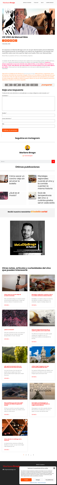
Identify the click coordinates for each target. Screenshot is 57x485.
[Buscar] (53, 161)
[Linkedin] (11, 41)
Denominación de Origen (29, 73)
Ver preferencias (49, 479)
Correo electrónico (7, 118)
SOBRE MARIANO (50, 2)
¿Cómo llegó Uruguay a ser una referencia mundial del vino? (40, 367)
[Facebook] (6, 41)
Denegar (38, 479)
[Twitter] (8, 41)
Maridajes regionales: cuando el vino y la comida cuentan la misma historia (46, 182)
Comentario (5, 95)
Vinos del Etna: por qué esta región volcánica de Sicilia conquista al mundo (13, 404)
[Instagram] (3, 41)
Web (3, 123)
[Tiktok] (16, 41)
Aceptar (26, 479)
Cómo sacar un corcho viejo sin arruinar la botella (17, 180)
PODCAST (36, 2)
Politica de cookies (33, 482)
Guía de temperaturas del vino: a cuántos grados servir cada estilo (46, 198)
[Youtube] (13, 41)
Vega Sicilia (5, 62)
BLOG (42, 2)
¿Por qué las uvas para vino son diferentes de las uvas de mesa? (13, 367)
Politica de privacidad (42, 482)
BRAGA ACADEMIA (27, 2)
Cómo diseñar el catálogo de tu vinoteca (12, 439)
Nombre (4, 113)
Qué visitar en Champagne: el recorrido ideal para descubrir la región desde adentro (41, 404)
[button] (54, 468)
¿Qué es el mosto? (14, 194)
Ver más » (6, 305)
